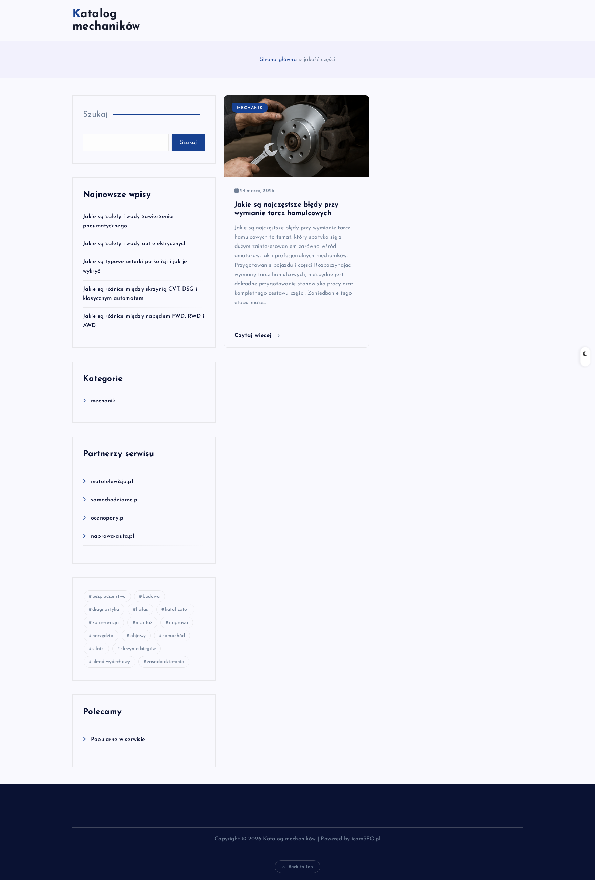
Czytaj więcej (254, 335)
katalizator (177, 609)
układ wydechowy (111, 661)
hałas (142, 609)
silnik (98, 648)
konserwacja (105, 622)
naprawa (178, 622)
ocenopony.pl (108, 518)
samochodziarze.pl (115, 500)
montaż (144, 622)
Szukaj (95, 115)
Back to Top (301, 867)
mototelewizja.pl (112, 481)
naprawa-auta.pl (112, 536)
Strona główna (278, 59)
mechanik (103, 401)
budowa (151, 596)
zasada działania (166, 661)
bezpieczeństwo (109, 596)
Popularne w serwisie (118, 739)
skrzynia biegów (138, 648)
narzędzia (102, 635)
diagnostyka (105, 609)
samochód (174, 635)
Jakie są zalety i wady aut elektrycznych (135, 244)
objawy (138, 635)
